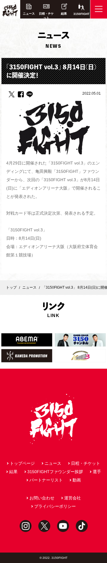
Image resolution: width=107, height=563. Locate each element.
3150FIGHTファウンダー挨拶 (55, 471)
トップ (11, 287)
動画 (77, 480)
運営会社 (72, 498)
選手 (97, 471)
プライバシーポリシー (55, 506)
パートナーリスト (46, 480)
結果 (64, 13)
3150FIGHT (81, 14)
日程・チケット (46, 15)
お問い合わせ (41, 498)
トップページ (22, 463)
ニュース (29, 13)
